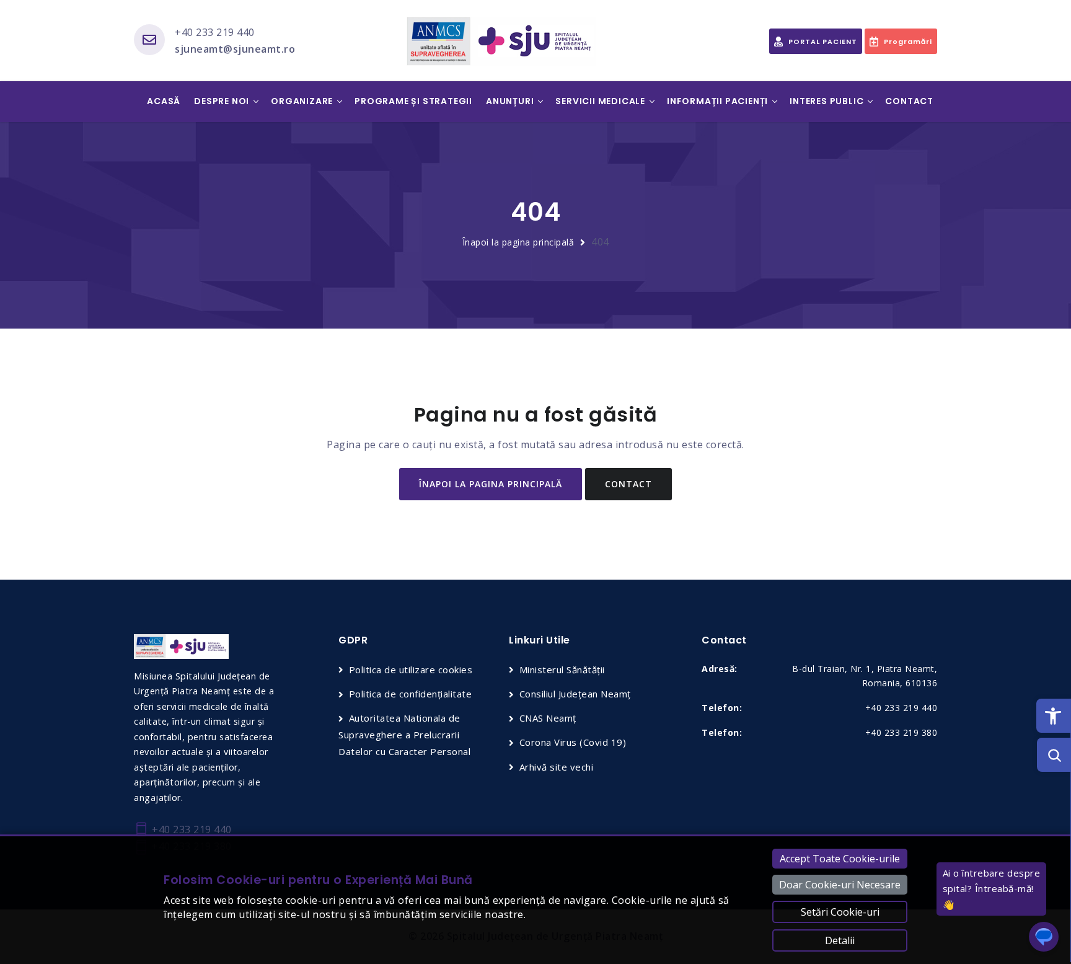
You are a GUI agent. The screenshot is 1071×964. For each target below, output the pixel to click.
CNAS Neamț (547, 718)
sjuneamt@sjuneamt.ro (235, 49)
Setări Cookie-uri (840, 912)
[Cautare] (1054, 755)
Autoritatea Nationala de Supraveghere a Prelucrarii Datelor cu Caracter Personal (404, 735)
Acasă (163, 101)
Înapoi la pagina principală (518, 242)
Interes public (826, 101)
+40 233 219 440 (215, 32)
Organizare (302, 101)
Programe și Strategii (413, 101)
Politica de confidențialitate (410, 694)
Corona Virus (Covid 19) (572, 742)
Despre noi (221, 101)
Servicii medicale (600, 101)
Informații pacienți (717, 101)
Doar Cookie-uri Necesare (840, 884)
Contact (909, 101)
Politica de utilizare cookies (410, 669)
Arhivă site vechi (556, 767)
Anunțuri (510, 101)
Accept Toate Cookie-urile (840, 858)
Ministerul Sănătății (562, 669)
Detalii (840, 940)
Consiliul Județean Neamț (575, 694)
